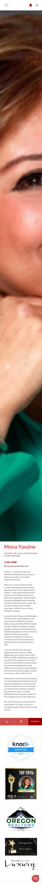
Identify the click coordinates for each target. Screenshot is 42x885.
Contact (35, 721)
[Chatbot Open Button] (35, 878)
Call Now (11, 562)
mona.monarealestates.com (17, 566)
